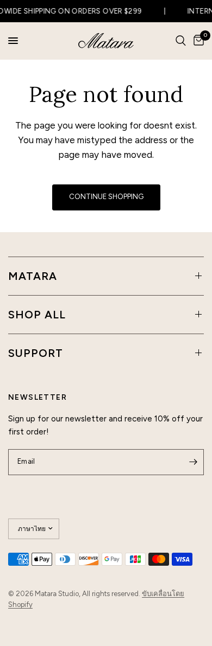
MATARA (32, 276)
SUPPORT (35, 353)
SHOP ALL (37, 314)
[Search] (181, 40)
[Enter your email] (193, 462)
